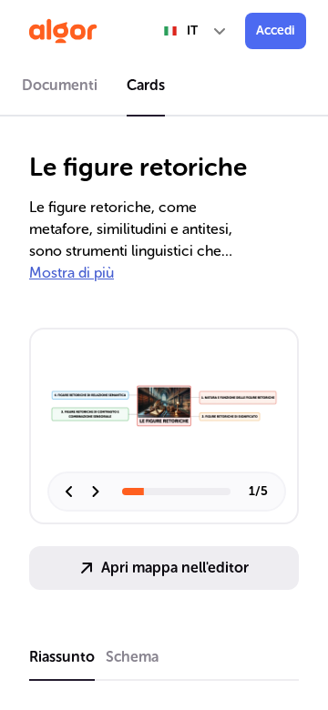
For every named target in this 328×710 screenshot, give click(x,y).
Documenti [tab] (59, 85)
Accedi (275, 30)
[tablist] (164, 88)
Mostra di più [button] (71, 272)
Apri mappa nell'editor (175, 567)
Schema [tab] (132, 656)
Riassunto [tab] (62, 656)
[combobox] (196, 31)
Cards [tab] (146, 85)
